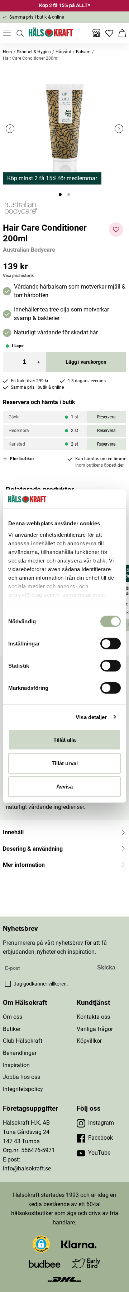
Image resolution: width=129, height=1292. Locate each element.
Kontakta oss (93, 1016)
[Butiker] (96, 33)
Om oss (12, 1016)
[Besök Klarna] (79, 1244)
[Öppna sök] (20, 33)
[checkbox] (8, 984)
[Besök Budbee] (44, 1263)
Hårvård (63, 51)
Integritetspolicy (23, 1089)
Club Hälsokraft (22, 1040)
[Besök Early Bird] (86, 1263)
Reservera (106, 416)
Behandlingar (20, 1053)
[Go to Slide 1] (60, 194)
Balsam (83, 51)
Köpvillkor (89, 1040)
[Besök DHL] (64, 1278)
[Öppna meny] (7, 33)
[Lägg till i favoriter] (116, 229)
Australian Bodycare (29, 249)
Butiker (11, 1029)
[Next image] (119, 128)
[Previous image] (10, 128)
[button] (64, 128)
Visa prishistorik (18, 275)
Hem (7, 51)
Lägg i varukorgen (86, 362)
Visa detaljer (91, 717)
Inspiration (16, 1065)
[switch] (110, 643)
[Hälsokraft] (51, 33)
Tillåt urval (65, 763)
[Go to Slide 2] (68, 194)
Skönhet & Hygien (34, 51)
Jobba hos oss (21, 1077)
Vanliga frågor (95, 1029)
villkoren (57, 984)
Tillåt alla (64, 740)
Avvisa (64, 786)
